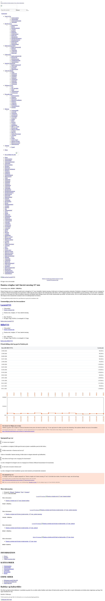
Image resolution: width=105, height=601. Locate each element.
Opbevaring (8, 54)
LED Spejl (14, 66)
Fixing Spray (14, 139)
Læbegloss (14, 113)
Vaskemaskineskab (16, 20)
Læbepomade (14, 110)
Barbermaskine (15, 95)
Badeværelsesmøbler (10, 45)
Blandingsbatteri (15, 28)
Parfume (13, 107)
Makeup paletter (9, 239)
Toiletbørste (14, 79)
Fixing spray (8, 250)
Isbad (12, 90)
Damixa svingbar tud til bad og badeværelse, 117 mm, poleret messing (24, 514)
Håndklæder (14, 37)
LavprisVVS (6, 305)
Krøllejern (14, 104)
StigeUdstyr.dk (8, 583)
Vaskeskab (14, 50)
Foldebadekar (14, 34)
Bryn (12, 137)
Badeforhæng (14, 41)
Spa (12, 87)
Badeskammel (15, 44)
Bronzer (13, 122)
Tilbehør (7, 145)
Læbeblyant (14, 115)
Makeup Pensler (15, 141)
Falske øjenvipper (9, 244)
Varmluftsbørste (15, 106)
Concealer (14, 117)
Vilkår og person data (9, 559)
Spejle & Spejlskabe (10, 63)
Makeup (7, 109)
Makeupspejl (14, 69)
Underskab (14, 51)
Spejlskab (13, 67)
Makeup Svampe (15, 142)
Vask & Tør (8, 16)
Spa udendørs (14, 88)
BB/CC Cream (15, 126)
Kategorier (4, 13)
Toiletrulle (14, 81)
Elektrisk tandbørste (16, 100)
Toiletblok (14, 76)
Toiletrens (13, 78)
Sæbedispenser (15, 59)
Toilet (12, 72)
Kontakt (6, 557)
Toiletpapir (14, 84)
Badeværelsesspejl (16, 65)
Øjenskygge (14, 128)
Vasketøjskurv (15, 62)
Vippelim (13, 135)
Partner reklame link (9, 310)
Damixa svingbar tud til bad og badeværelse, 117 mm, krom (21, 541)
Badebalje (13, 32)
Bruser (13, 26)
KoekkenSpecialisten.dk (10, 581)
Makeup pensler (9, 251)
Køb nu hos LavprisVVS (7, 321)
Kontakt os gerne (32, 482)
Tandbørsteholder (15, 60)
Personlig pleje (8, 94)
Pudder (13, 119)
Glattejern (13, 103)
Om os (5, 556)
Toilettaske (14, 75)
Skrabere (13, 97)
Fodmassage (14, 92)
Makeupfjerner (15, 144)
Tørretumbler (14, 19)
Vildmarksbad (15, 91)
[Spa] (22, 492)
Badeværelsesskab (16, 47)
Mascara (13, 132)
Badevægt (14, 35)
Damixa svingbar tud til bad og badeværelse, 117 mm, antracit (22, 528)
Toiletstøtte (14, 82)
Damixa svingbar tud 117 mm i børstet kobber (17, 500)
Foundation (14, 116)
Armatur (13, 29)
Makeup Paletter (15, 129)
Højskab (13, 48)
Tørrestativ (14, 22)
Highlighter (14, 125)
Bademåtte (14, 43)
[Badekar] (17, 492)
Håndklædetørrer (15, 40)
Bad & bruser (8, 23)
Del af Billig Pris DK (10, 154)
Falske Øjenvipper (16, 134)
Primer (13, 138)
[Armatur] (26, 492)
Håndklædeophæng (16, 38)
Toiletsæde (14, 73)
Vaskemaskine (15, 18)
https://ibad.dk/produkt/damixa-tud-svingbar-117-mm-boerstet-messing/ (18, 431)
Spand (13, 147)
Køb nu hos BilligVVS (7, 341)
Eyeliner (13, 131)
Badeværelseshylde (16, 56)
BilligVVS (5, 325)
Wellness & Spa (9, 85)
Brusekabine (14, 25)
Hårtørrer (13, 101)
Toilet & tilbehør (9, 70)
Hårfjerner (14, 98)
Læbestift (13, 112)
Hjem (6, 150)
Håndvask (14, 53)
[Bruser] (12, 492)
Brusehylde (14, 57)
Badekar (13, 31)
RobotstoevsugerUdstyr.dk (11, 580)
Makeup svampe (9, 253)
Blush (12, 120)
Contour (13, 123)
